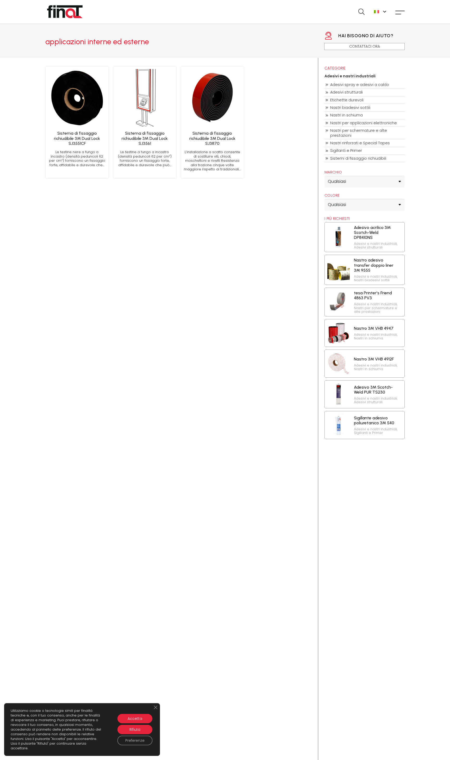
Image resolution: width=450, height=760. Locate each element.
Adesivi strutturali (346, 92)
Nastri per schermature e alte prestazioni (358, 133)
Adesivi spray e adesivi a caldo (359, 84)
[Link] (77, 122)
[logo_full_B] (64, 12)
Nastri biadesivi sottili (350, 107)
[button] (361, 12)
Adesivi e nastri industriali (350, 76)
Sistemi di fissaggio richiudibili (358, 158)
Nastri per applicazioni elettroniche (363, 123)
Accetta (135, 718)
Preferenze (135, 740)
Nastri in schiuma (346, 115)
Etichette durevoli (347, 100)
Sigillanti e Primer (346, 150)
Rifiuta (134, 729)
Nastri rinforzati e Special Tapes (360, 143)
